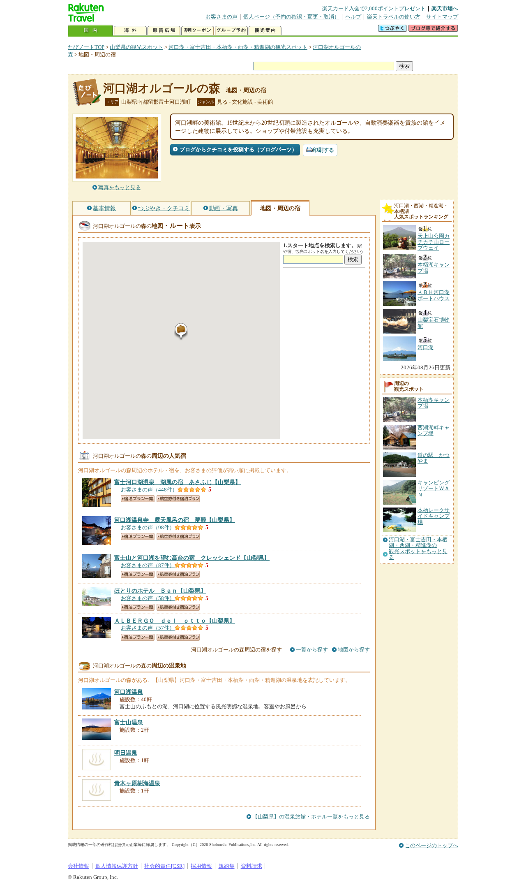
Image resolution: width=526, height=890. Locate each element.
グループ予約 (231, 31)
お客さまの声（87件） (148, 565)
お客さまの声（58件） (148, 598)
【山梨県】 (177, 482)
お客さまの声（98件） (148, 527)
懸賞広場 (164, 31)
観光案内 (265, 31)
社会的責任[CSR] (164, 866)
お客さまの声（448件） (149, 490)
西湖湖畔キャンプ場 (434, 430)
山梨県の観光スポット (136, 47)
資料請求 (251, 866)
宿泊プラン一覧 (138, 498)
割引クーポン (197, 31)
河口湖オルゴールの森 (161, 88)
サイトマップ (442, 17)
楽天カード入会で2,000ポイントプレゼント (374, 8)
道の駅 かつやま (434, 458)
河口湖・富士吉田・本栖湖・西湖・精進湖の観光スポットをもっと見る (418, 548)
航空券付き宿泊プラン (178, 498)
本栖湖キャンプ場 (434, 403)
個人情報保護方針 (116, 866)
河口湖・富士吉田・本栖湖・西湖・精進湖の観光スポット (237, 47)
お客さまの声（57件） (148, 628)
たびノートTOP (86, 47)
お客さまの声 (221, 17)
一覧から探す (312, 650)
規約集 (227, 866)
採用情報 (201, 866)
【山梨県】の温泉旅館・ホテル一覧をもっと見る (311, 817)
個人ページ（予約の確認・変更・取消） (291, 17)
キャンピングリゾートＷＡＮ (434, 489)
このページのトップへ (431, 845)
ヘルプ (353, 17)
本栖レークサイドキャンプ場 (434, 516)
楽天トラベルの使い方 (393, 17)
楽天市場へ (444, 8)
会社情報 (78, 866)
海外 (130, 31)
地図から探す (354, 650)
